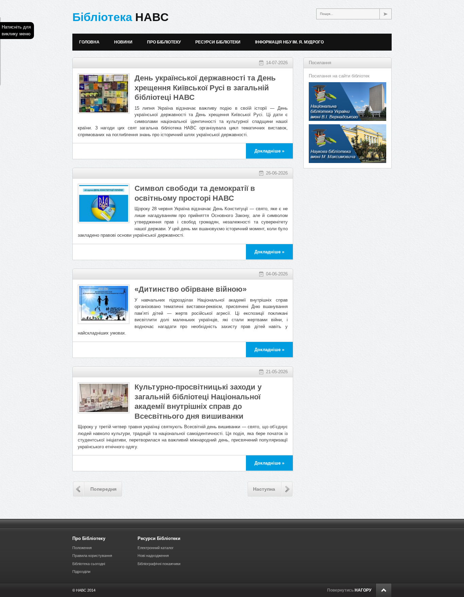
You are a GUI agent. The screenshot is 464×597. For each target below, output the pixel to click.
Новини (123, 42)
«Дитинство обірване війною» (191, 289)
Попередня (103, 489)
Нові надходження (153, 556)
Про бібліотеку (164, 42)
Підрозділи (81, 571)
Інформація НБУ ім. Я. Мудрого (289, 42)
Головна (89, 42)
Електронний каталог (156, 548)
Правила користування (92, 556)
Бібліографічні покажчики (159, 564)
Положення (82, 548)
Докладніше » (269, 150)
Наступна (264, 489)
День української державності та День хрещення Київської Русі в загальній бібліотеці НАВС (205, 88)
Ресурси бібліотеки (217, 42)
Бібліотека (120, 17)
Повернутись (349, 590)
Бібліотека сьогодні (88, 564)
